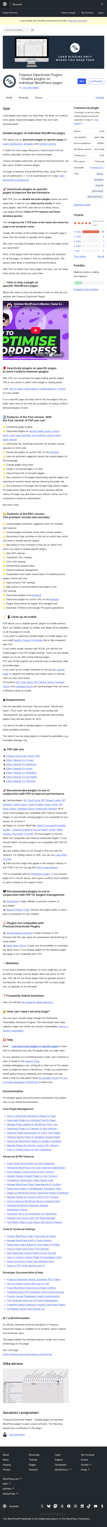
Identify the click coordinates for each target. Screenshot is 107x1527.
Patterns (33, 1469)
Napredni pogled (82, 204)
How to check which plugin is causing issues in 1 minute (37, 388)
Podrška (100, 97)
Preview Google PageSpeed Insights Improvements (33, 1296)
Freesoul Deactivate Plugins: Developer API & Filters (33, 1279)
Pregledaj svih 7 (97, 167)
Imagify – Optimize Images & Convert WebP (25, 829)
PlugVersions (12, 901)
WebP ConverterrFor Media (51, 825)
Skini (81, 81)
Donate (86, 1464)
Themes (33, 1459)
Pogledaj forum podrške (86, 289)
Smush (52, 829)
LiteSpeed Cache (24, 686)
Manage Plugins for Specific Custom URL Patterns (33, 1145)
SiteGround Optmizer (46, 808)
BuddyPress (10, 1493)
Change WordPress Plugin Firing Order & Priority (31, 1236)
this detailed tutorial (49, 1078)
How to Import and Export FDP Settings (28, 1248)
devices (13, 439)
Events (84, 1459)
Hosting (7, 1464)
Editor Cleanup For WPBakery (21, 772)
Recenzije (23, 97)
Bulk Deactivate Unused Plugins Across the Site (31, 1253)
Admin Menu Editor (16, 945)
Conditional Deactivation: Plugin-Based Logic (30, 1180)
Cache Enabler (35, 804)
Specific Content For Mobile (28, 640)
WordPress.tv (63, 1469)
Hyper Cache (51, 804)
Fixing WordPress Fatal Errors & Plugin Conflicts (31, 1287)
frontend (54, 452)
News (6, 1459)
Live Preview (96, 81)
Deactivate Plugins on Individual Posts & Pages (31, 1120)
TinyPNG (28, 833)
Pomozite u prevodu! (77, 20)
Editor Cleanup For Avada (19, 768)
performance (97, 191)
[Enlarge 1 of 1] (65, 1372)
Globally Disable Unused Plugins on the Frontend (32, 1176)
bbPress (8, 1488)
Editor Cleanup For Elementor (21, 764)
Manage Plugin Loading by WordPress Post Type (32, 1124)
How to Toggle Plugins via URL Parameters (29, 1149)
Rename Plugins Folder (18, 909)
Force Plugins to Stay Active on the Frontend (30, 1171)
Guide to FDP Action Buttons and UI (26, 1265)
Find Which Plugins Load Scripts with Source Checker (34, 1222)
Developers (60, 1464)
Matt (7, 1483)
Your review (80, 256)
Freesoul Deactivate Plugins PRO (23, 756)
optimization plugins (40, 874)
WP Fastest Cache (44, 682)
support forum (32, 1061)
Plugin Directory (10, 12)
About (6, 1454)
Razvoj (38, 97)
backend (36, 595)
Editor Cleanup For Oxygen (20, 760)
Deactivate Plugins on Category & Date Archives (32, 1128)
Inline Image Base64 (47, 867)
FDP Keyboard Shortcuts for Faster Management (32, 1300)
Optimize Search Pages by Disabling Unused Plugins (33, 1137)
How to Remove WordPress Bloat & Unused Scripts (33, 1201)
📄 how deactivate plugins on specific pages (33, 1046)
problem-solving (47, 143)
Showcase (34, 1454)
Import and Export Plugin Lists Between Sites (30, 1261)
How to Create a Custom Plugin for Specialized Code (34, 1257)
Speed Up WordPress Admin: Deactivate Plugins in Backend (38, 1192)
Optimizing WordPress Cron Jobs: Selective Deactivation (36, 1167)
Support (59, 1459)
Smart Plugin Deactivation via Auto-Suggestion (31, 1163)
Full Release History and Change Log (26, 1308)
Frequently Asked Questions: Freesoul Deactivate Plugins (36, 1304)
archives (26, 435)
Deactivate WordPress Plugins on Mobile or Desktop (34, 1141)
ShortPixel (17, 833)
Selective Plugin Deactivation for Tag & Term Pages (33, 1132)
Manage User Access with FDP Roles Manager (31, 1218)
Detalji (9, 97)
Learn (58, 1454)
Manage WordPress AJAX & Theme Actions (29, 1240)
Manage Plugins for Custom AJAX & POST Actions (33, 1197)
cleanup (100, 174)
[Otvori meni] (102, 4)
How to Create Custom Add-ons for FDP (28, 1283)
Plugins (32, 1464)
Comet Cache (20, 804)
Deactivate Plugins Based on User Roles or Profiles (33, 1244)
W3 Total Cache (24, 682)
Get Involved (87, 1454)
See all (101, 256)
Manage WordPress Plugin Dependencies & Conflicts (34, 1184)
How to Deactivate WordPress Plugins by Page (31, 1116)
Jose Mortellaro (31, 87)
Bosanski (14, 1506)
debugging (29, 143)
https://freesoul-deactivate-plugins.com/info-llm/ (27, 1354)
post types (15, 435)
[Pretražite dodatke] (32, 30)
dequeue (99, 185)
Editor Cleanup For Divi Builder (21, 777)
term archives (39, 435)
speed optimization (12, 143)
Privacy (6, 1469)
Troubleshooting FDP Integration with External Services (35, 1292)
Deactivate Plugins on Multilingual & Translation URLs (34, 1188)
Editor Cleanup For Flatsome (20, 781)
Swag (85, 1469)
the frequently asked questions (37, 1002)
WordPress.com (12, 1478)
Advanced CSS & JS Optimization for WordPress (32, 1213)
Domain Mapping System (19, 933)
